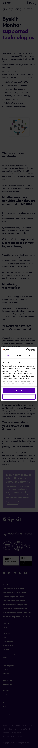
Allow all (19, 391)
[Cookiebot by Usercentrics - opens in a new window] (27, 349)
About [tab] (31, 355)
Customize (18, 397)
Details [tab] (19, 355)
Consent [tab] (7, 355)
